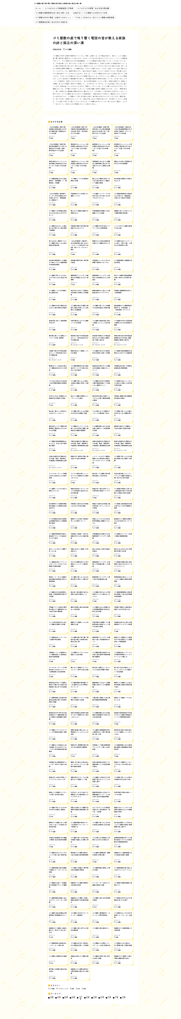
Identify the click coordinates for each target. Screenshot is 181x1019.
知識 (84, 988)
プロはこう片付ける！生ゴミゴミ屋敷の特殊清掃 (94, 17)
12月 (109, 997)
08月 (52, 997)
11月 (116, 997)
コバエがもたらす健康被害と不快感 (59, 8)
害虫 (73, 988)
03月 (88, 997)
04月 (80, 998)
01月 (102, 997)
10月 (124, 997)
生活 (79, 988)
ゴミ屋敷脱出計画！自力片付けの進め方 (51, 22)
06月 (66, 997)
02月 (95, 997)
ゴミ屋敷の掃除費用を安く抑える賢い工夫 (52, 13)
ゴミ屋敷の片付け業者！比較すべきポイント (53, 17)
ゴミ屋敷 (69, 49)
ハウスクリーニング (63, 988)
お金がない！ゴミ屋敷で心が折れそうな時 (90, 13)
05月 (73, 997)
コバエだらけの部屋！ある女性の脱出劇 (93, 8)
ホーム (38, 8)
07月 (59, 997)
